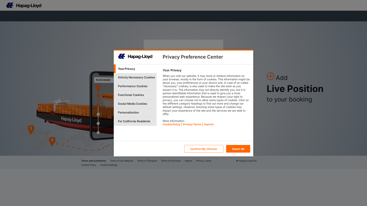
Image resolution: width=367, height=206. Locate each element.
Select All (238, 148)
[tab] (135, 68)
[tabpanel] (206, 98)
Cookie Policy (171, 124)
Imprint (209, 124)
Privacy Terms (192, 124)
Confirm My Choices (203, 148)
